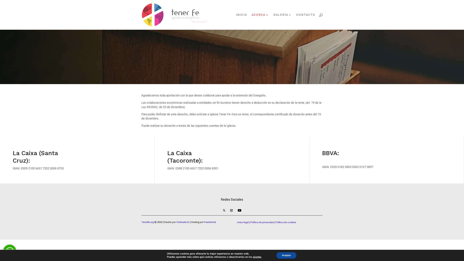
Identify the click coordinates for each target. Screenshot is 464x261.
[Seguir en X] (224, 210)
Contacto (305, 15)
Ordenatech (182, 222)
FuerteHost (210, 222)
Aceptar (286, 255)
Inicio (241, 15)
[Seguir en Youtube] (239, 210)
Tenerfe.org (147, 222)
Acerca (258, 15)
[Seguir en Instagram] (231, 210)
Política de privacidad (262, 222)
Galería (281, 15)
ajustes (257, 257)
